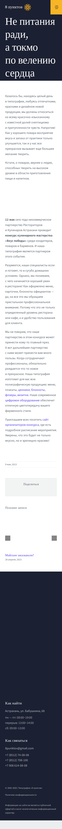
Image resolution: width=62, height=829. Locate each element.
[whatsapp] (6, 776)
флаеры (10, 395)
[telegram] (12, 776)
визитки (22, 395)
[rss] (24, 776)
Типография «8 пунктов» (30, 788)
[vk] (18, 776)
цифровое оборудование (22, 400)
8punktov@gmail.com (19, 748)
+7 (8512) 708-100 (16, 760)
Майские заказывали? (19, 555)
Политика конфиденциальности (21, 794)
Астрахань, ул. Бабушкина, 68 (25, 711)
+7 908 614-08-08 (16, 765)
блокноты (38, 390)
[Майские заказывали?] (31, 532)
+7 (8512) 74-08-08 (17, 755)
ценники (24, 390)
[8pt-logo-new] (25, 673)
